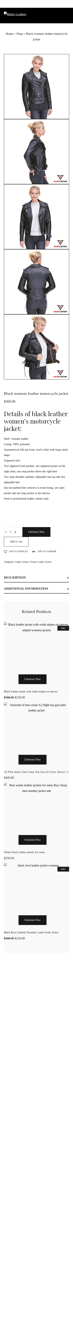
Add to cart (16, 541)
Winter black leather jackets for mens (24, 852)
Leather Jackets (22, 562)
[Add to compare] (59, 686)
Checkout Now (36, 531)
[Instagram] (36, 1312)
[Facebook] (28, 1312)
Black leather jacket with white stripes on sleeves (31, 691)
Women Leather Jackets (41, 562)
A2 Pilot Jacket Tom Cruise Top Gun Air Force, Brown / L (36, 772)
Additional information (26, 588)
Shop (19, 33)
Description (15, 577)
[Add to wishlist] (51, 686)
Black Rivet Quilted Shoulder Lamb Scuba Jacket (31, 932)
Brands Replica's (25, 1190)
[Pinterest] (45, 1312)
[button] (13, 686)
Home (9, 33)
